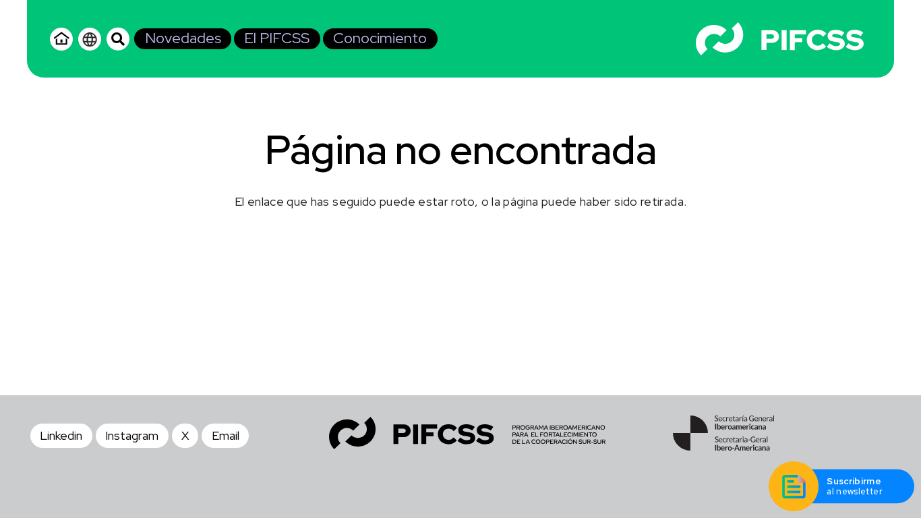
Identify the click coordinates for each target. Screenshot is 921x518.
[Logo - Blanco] (780, 39)
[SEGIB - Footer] (723, 433)
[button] (118, 38)
